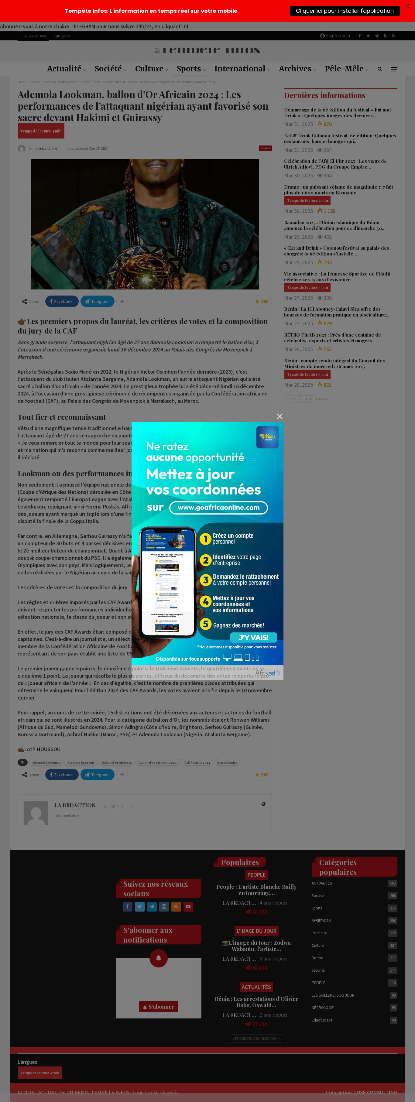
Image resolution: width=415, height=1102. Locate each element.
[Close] (279, 416)
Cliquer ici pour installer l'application (345, 11)
